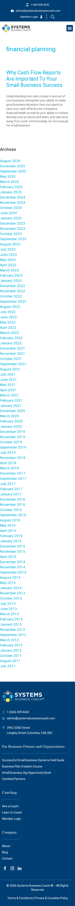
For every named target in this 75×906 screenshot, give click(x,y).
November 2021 (12, 353)
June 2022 (8, 317)
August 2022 (10, 307)
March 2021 (9, 395)
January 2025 (11, 192)
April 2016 (8, 531)
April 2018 (8, 463)
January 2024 (11, 218)
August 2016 (10, 520)
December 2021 (12, 348)
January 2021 (11, 406)
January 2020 (11, 426)
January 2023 (11, 281)
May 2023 (8, 260)
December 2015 (12, 546)
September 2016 (13, 515)
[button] (69, 28)
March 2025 (9, 182)
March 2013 (9, 614)
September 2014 (13, 572)
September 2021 (13, 364)
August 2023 (10, 244)
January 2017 (11, 494)
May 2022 (8, 322)
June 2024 (8, 213)
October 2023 (11, 234)
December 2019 (12, 432)
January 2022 (11, 343)
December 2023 (12, 223)
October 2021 (11, 359)
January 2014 (11, 588)
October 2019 (11, 442)
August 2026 (10, 161)
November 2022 (12, 291)
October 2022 (11, 296)
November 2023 (12, 228)
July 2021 (8, 374)
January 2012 (11, 650)
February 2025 (11, 187)
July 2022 (8, 312)
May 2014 (8, 583)
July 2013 (8, 603)
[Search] (53, 17)
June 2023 (8, 254)
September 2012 (13, 635)
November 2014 (12, 567)
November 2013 (12, 593)
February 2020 (11, 421)
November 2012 (12, 629)
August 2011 (10, 661)
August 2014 (10, 577)
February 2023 (11, 275)
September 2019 (13, 447)
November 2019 (12, 437)
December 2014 (12, 562)
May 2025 (8, 176)
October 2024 (11, 208)
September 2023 (13, 239)
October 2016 (11, 510)
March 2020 (9, 416)
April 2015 (8, 557)
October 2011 (11, 656)
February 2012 (11, 645)
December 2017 (12, 473)
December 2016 (12, 499)
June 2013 (8, 609)
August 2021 (10, 369)
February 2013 (11, 619)
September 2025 (13, 171)
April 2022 (8, 327)
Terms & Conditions (20, 898)
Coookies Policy (58, 898)
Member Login (29, 16)
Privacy (39, 898)
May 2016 (8, 525)
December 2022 (12, 286)
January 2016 (11, 541)
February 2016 (11, 536)
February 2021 (11, 400)
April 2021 (8, 390)
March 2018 (9, 468)
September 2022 (13, 301)
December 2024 (12, 197)
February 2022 (11, 338)
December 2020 (12, 411)
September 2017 (13, 478)
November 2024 (12, 202)
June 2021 (8, 379)
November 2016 (12, 504)
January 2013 (11, 624)
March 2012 (9, 640)
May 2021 (8, 385)
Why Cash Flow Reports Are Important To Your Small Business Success (34, 79)
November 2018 (12, 458)
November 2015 (12, 551)
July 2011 (8, 666)
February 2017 (11, 489)
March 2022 (9, 333)
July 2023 (8, 249)
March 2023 (9, 270)
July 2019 (8, 452)
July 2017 (8, 484)
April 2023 (8, 265)
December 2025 (12, 166)
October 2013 (11, 598)
